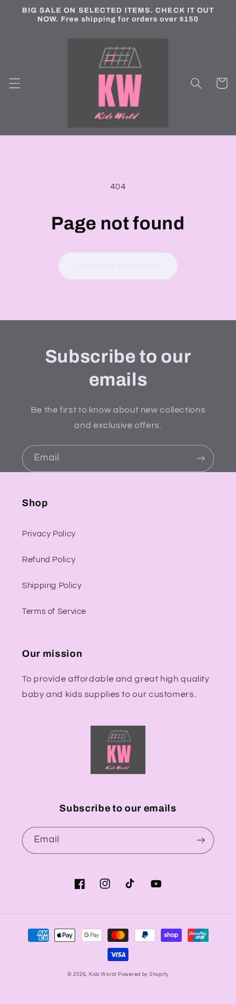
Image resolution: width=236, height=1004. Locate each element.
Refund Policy (48, 560)
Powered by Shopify (143, 974)
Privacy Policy (49, 534)
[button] (14, 83)
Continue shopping (118, 265)
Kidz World (102, 974)
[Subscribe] (200, 458)
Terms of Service (54, 611)
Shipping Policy (51, 585)
